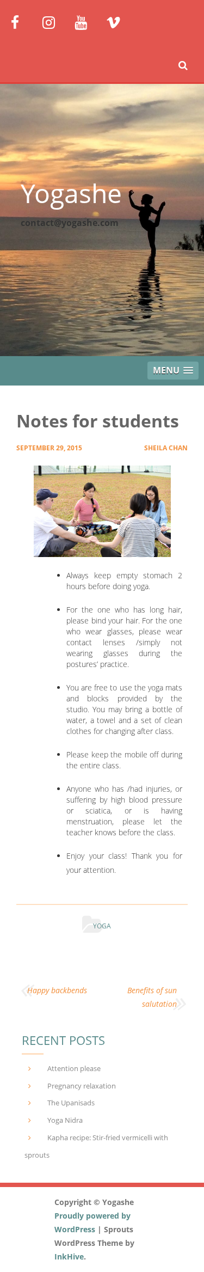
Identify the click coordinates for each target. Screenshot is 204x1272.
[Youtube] (86, 21)
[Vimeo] (117, 21)
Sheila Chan (166, 447)
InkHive (69, 1256)
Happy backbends (57, 990)
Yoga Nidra (65, 1120)
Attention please (74, 1068)
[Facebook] (22, 21)
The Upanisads (71, 1103)
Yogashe (71, 193)
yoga (102, 926)
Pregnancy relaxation (81, 1086)
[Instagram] (54, 21)
